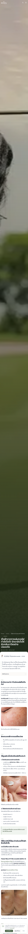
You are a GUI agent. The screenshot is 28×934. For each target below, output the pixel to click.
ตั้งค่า (24, 930)
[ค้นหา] (22, 2)
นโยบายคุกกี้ (12, 928)
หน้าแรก (2, 633)
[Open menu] (26, 2)
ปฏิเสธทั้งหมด (17, 930)
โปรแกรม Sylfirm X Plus (7, 861)
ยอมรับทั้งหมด (9, 930)
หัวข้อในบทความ (5, 674)
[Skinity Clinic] (4, 2)
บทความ (7, 633)
